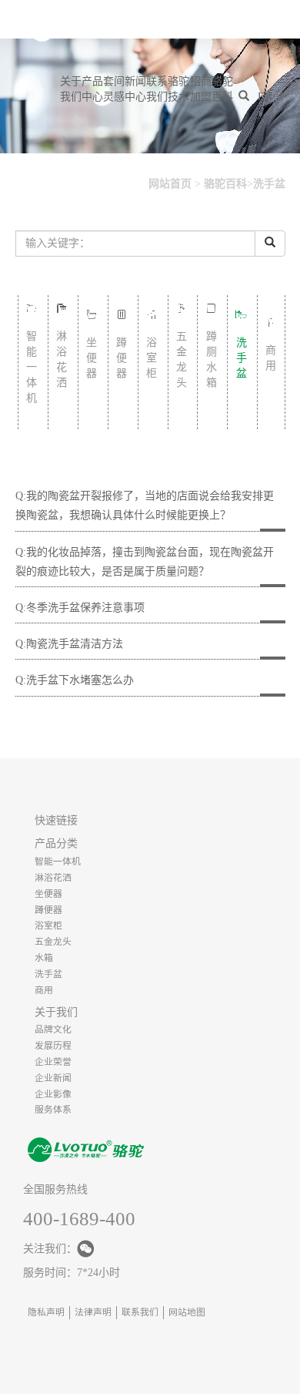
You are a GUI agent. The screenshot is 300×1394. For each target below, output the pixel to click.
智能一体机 (58, 861)
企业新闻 (53, 1078)
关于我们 (71, 89)
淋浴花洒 (53, 877)
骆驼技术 (178, 89)
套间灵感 (114, 89)
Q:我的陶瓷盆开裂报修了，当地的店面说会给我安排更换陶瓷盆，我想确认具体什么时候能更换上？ (144, 505)
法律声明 (93, 1312)
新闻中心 (135, 89)
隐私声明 (46, 1312)
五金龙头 (53, 941)
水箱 (44, 957)
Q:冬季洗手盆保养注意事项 (80, 607)
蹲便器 (48, 910)
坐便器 (48, 893)
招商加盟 (200, 89)
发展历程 (53, 1045)
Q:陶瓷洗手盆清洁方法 (69, 644)
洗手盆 (269, 184)
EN (265, 96)
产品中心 (92, 89)
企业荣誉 (53, 1061)
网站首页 (170, 184)
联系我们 (157, 89)
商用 (44, 990)
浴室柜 (48, 925)
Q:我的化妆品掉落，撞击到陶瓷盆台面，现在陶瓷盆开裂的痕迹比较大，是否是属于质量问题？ (144, 561)
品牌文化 (53, 1029)
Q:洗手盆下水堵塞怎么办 (74, 680)
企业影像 (53, 1094)
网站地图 (186, 1312)
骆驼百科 (222, 89)
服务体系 (53, 1109)
